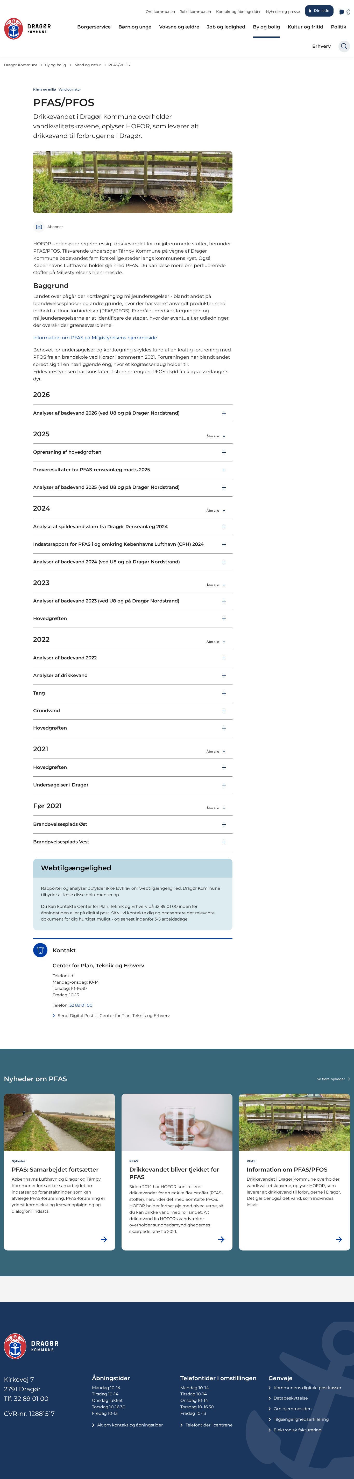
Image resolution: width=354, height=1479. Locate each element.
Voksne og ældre (179, 27)
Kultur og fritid (305, 27)
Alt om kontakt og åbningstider (130, 1425)
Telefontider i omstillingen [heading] (218, 1378)
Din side (321, 10)
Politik (338, 27)
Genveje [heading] (280, 1378)
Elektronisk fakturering (298, 1430)
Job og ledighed (226, 27)
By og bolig (266, 27)
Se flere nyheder (331, 1079)
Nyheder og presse (283, 11)
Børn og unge (134, 27)
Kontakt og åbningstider (238, 11)
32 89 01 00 (81, 1005)
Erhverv (321, 46)
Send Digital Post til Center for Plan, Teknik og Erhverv (114, 1015)
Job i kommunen (195, 11)
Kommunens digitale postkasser (307, 1387)
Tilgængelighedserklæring (301, 1419)
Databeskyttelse (291, 1398)
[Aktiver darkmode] (344, 12)
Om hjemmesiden (293, 1408)
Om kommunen (160, 11)
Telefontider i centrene (209, 1425)
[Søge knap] (344, 46)
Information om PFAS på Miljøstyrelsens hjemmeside (95, 338)
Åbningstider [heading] (111, 1378)
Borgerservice (94, 27)
